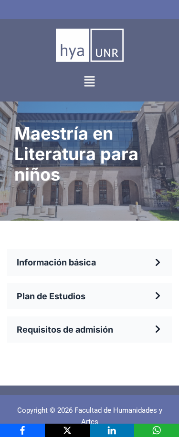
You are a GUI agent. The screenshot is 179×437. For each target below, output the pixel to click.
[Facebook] (22, 430)
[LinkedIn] (112, 430)
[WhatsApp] (156, 430)
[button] (89, 81)
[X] (67, 430)
